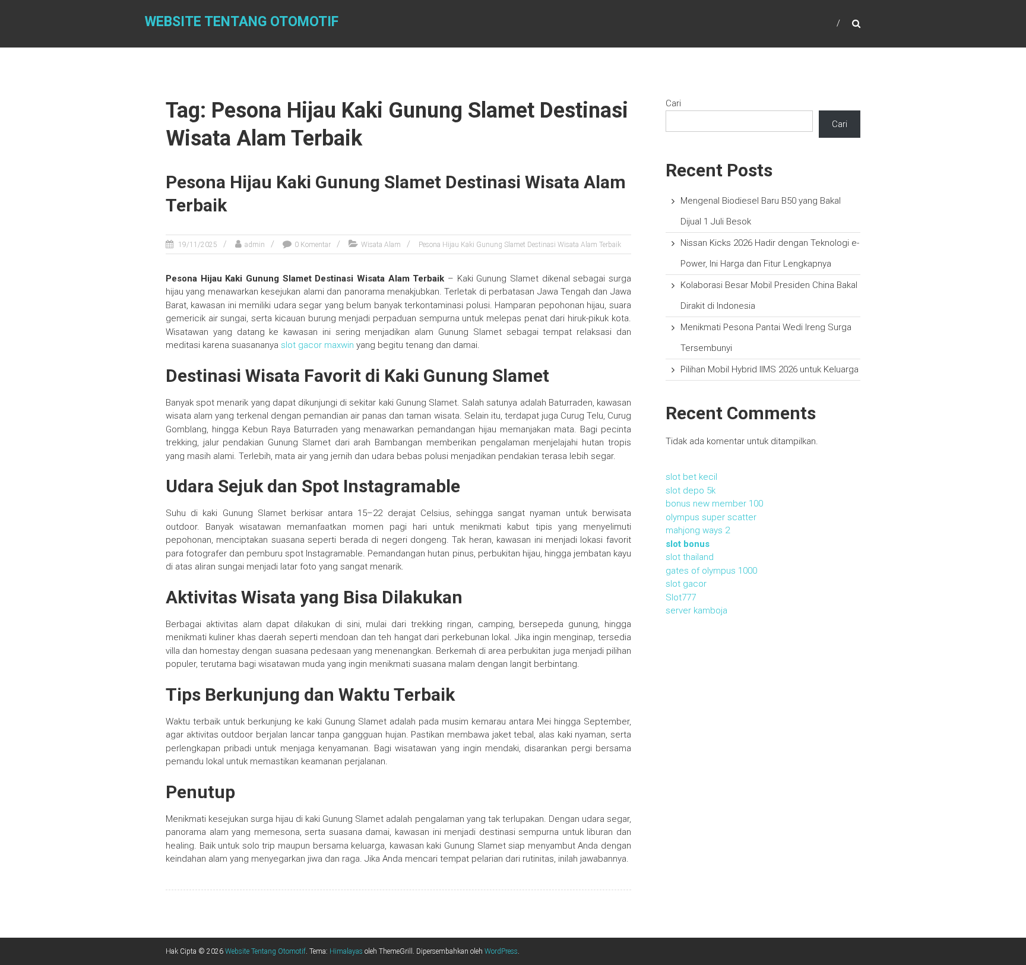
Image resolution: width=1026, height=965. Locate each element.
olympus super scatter (711, 517)
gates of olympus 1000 (711, 570)
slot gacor (686, 583)
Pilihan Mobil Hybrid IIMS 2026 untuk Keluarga (769, 369)
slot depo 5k (690, 490)
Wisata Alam (381, 245)
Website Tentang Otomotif (241, 22)
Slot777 (681, 597)
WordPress (501, 951)
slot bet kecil (691, 477)
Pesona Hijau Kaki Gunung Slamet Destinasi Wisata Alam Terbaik (520, 245)
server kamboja (696, 610)
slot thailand (690, 557)
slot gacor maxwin (317, 345)
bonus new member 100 (714, 503)
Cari (673, 103)
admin (255, 245)
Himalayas (346, 951)
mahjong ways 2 (698, 530)
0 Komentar (312, 245)
